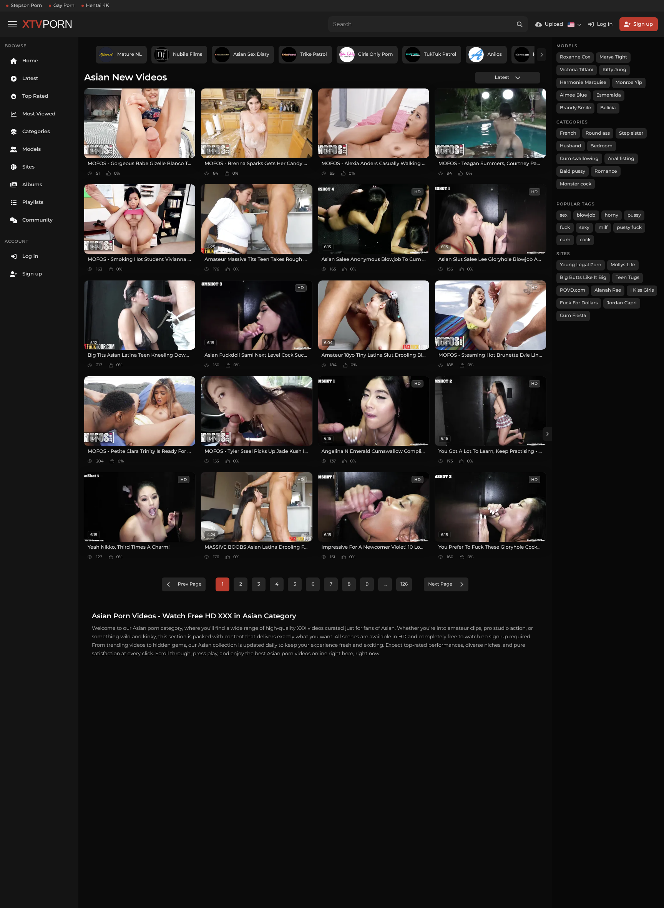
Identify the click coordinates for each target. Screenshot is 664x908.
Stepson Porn (26, 5)
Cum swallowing (579, 159)
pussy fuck (629, 227)
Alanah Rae (607, 290)
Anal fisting (621, 159)
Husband (570, 146)
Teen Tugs (627, 277)
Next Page (440, 584)
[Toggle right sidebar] (547, 434)
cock (585, 240)
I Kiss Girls (642, 290)
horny (611, 215)
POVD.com (572, 290)
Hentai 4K (97, 5)
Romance (605, 171)
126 (404, 584)
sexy (584, 227)
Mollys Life (623, 265)
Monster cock (575, 184)
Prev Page (190, 584)
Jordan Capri (621, 303)
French (568, 133)
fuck (565, 227)
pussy (634, 215)
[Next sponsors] (541, 54)
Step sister (631, 133)
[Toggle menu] (12, 24)
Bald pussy (572, 171)
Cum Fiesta (573, 316)
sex (564, 215)
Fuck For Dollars (579, 303)
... (385, 584)
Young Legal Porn (580, 265)
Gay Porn (64, 5)
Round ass (598, 133)
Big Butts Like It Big (583, 277)
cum (565, 240)
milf (603, 227)
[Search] (520, 24)
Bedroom (602, 146)
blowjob (586, 215)
